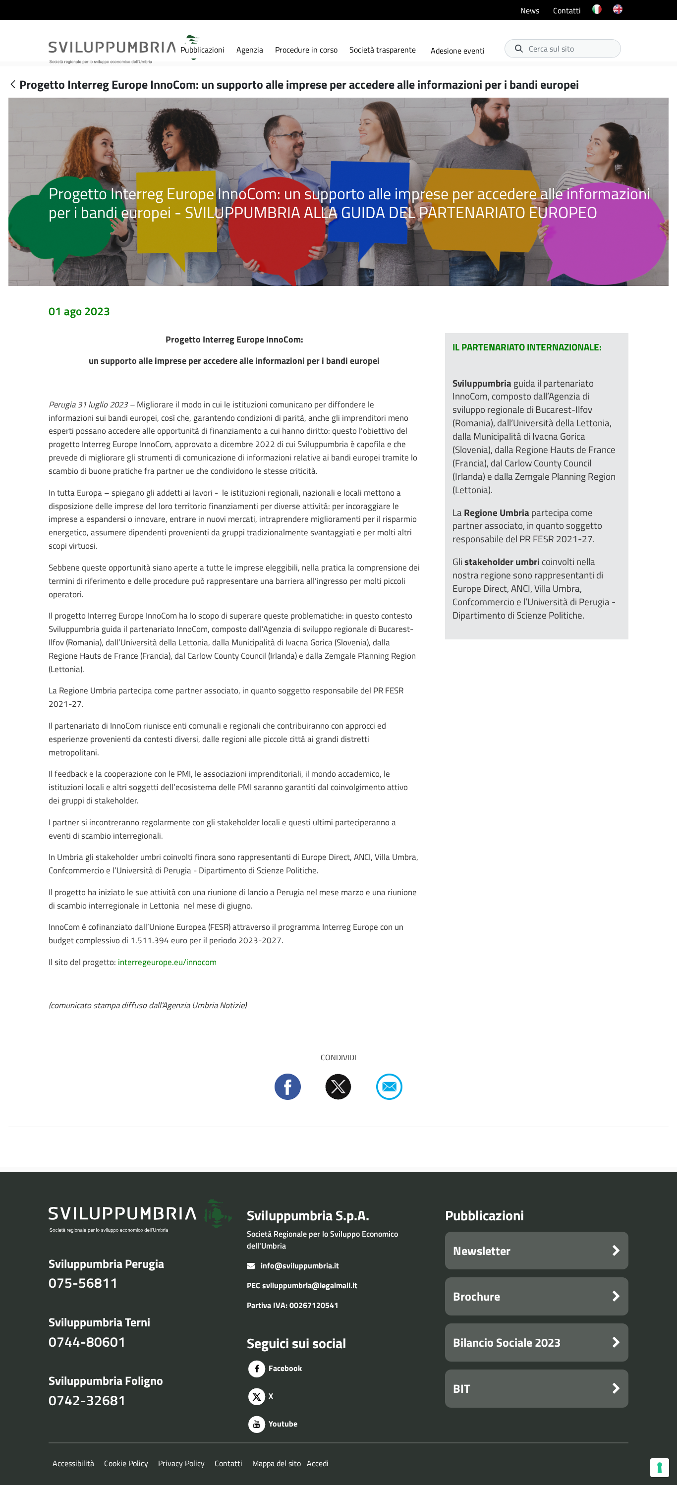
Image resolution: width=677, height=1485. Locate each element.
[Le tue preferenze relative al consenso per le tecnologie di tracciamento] (659, 1467)
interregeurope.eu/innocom (167, 962)
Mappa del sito (276, 1463)
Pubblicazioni (202, 50)
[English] (617, 15)
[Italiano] (597, 15)
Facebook (284, 1368)
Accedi (318, 1463)
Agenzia (249, 50)
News (529, 10)
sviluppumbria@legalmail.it (309, 1285)
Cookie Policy (126, 1463)
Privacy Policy (181, 1463)
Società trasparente (382, 50)
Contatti (567, 10)
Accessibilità (73, 1463)
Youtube (282, 1423)
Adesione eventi (458, 51)
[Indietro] (12, 85)
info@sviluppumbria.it (300, 1265)
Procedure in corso (306, 50)
